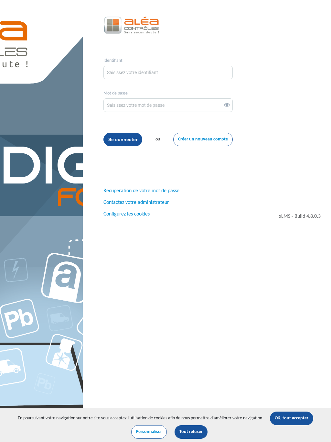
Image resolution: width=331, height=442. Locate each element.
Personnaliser (149, 431)
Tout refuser (191, 431)
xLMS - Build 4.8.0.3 (300, 216)
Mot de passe (115, 93)
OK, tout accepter (291, 418)
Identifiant (113, 60)
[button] (228, 105)
